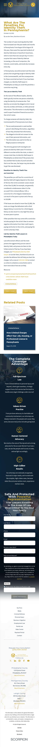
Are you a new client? (10, 547)
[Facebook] (24, 661)
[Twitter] (11, 661)
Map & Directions (19, 675)
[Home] (19, 5)
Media (19, 611)
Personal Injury (19, 617)
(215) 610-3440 (23, 260)
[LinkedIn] (15, 661)
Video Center (19, 629)
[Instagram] (19, 661)
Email (5, 539)
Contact (19, 635)
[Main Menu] (5, 4)
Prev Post (10, 291)
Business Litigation (19, 620)
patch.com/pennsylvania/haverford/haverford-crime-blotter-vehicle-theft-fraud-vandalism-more (21, 276)
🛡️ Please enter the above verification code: (17, 587)
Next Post (28, 291)
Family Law (19, 626)
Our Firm (19, 608)
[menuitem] (19, 728)
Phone (6, 531)
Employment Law (19, 623)
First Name (7, 515)
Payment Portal (19, 632)
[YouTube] (28, 661)
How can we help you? (10, 555)
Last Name (7, 523)
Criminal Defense (10, 284)
